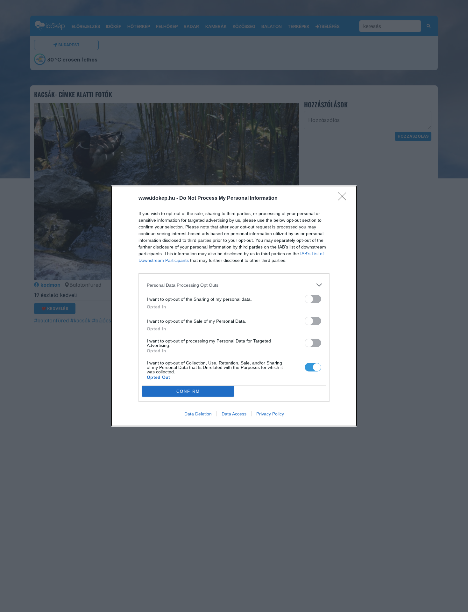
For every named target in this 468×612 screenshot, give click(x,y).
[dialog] (234, 306)
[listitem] (234, 285)
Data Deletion (198, 413)
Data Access (234, 413)
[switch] (313, 299)
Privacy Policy (270, 413)
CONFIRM (188, 391)
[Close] (344, 198)
